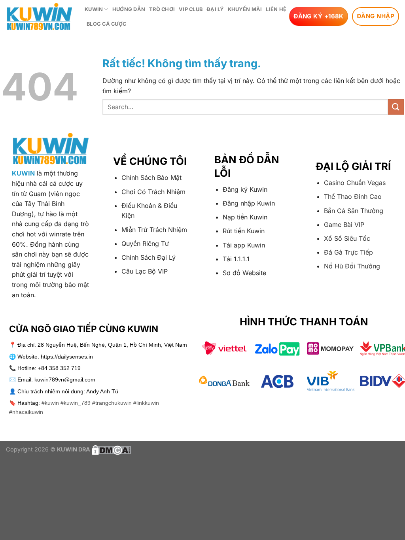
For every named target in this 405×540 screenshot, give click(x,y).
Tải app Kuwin (244, 245)
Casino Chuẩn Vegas (355, 183)
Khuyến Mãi (245, 9)
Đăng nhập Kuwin (249, 203)
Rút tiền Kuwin (244, 231)
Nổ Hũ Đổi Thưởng (352, 266)
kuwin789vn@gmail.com (64, 379)
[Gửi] (396, 107)
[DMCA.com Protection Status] (110, 449)
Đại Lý (215, 9)
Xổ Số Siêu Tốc (347, 238)
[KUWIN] (39, 16)
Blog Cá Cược (106, 24)
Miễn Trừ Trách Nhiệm (154, 230)
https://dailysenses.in (67, 356)
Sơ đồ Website (244, 273)
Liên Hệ (276, 9)
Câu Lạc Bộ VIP (144, 271)
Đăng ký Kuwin (245, 189)
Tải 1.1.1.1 (236, 259)
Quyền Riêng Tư (145, 243)
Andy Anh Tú (102, 391)
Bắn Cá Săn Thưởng (353, 211)
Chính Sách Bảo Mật (151, 177)
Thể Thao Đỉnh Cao (353, 196)
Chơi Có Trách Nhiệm (153, 192)
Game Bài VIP (344, 224)
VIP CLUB (190, 9)
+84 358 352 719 (59, 368)
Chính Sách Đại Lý (148, 257)
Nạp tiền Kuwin (245, 217)
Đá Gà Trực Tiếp (348, 252)
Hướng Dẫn (128, 9)
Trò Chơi (162, 9)
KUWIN (94, 9)
